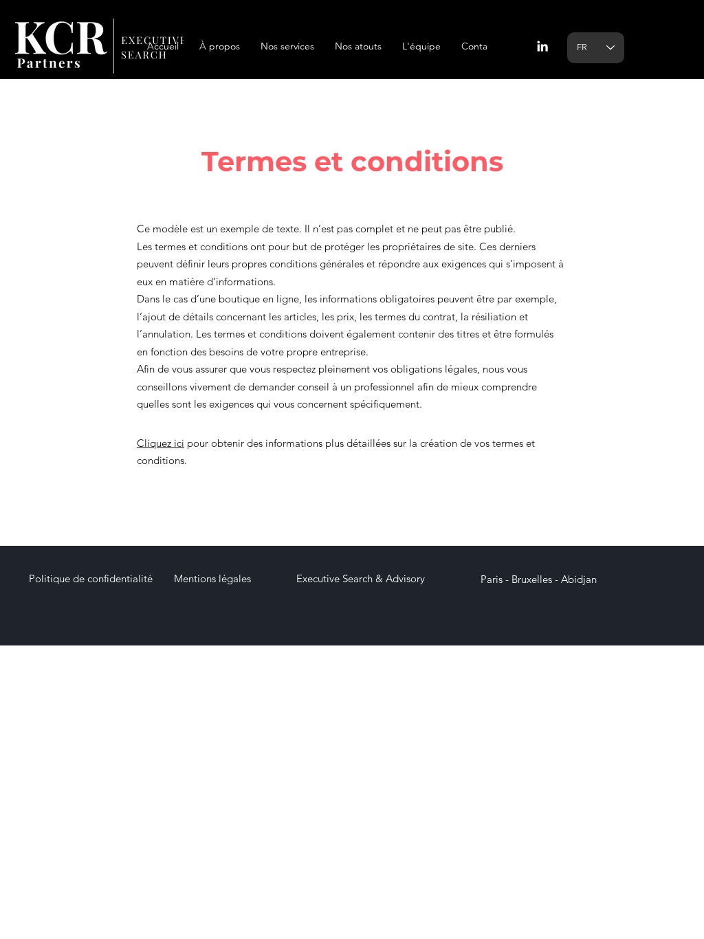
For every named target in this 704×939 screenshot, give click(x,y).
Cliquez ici (160, 443)
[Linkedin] (542, 46)
